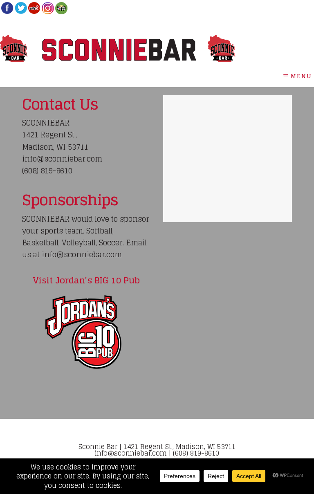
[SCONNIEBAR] (7, 11)
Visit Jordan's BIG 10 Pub (86, 280)
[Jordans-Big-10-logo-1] (86, 332)
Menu (301, 76)
